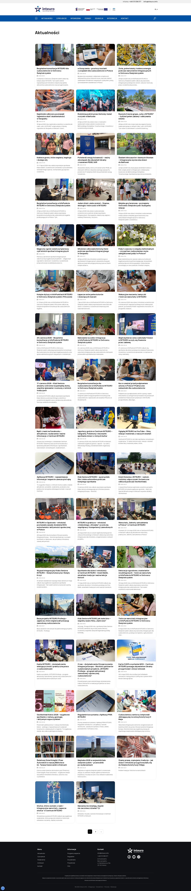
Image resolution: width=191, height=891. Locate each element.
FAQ (68, 866)
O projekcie (61, 18)
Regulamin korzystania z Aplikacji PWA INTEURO (95, 716)
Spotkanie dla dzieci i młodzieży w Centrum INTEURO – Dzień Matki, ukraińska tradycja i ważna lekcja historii (93, 574)
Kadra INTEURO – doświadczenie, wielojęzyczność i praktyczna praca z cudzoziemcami (53, 666)
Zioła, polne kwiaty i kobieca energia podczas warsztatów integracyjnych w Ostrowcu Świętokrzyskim (134, 70)
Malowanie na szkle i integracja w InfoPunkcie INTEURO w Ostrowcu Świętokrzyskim (93, 340)
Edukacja (99, 18)
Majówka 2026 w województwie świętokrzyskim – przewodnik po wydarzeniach (92, 762)
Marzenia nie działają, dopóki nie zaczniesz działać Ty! (91, 807)
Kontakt (124, 18)
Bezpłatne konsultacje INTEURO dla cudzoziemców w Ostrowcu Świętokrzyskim (53, 70)
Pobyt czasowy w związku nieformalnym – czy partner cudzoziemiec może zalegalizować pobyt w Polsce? (136, 251)
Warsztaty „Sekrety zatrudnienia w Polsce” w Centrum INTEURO (133, 523)
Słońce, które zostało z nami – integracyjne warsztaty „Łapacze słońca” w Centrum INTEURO (51, 808)
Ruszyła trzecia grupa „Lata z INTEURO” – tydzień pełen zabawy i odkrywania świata (136, 116)
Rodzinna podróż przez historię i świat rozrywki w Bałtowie (95, 115)
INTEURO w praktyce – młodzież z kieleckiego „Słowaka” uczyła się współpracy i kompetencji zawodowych (95, 524)
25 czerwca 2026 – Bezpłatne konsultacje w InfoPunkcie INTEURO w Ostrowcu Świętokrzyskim (53, 340)
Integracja (112, 18)
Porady (88, 18)
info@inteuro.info (151, 1)
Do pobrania (71, 860)
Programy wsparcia (73, 853)
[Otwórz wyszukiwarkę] (155, 18)
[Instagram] (138, 856)
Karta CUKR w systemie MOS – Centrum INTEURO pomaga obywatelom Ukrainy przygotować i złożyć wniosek (135, 666)
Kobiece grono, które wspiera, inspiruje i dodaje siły (54, 158)
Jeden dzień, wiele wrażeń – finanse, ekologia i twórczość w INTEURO (94, 204)
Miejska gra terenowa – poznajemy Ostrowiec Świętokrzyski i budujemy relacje (134, 205)
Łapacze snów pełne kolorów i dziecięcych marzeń (90, 295)
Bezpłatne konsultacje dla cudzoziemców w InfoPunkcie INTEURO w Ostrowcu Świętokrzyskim (95, 385)
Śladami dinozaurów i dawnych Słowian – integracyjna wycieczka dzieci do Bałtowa (135, 159)
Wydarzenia (76, 18)
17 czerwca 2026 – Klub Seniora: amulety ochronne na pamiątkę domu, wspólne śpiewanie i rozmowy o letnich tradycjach (54, 386)
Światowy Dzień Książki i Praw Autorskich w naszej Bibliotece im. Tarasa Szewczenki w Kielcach (52, 762)
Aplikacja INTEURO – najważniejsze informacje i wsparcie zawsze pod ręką (54, 478)
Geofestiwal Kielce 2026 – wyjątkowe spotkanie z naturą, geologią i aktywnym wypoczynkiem (53, 717)
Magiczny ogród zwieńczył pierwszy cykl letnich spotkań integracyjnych (53, 250)
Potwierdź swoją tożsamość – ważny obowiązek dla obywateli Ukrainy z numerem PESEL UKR (94, 159)
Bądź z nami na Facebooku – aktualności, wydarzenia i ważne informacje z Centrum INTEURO (51, 433)
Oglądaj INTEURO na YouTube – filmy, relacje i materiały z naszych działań (134, 432)
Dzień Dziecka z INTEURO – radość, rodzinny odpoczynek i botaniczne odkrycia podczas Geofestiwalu (133, 479)
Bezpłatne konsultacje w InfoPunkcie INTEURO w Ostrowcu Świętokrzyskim (53, 204)
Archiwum (40, 863)
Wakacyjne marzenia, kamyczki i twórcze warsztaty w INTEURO (132, 295)
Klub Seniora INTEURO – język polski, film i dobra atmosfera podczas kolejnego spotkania (94, 479)
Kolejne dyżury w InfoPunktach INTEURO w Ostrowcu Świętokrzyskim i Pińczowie (54, 295)
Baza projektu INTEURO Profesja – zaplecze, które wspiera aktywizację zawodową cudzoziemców (53, 620)
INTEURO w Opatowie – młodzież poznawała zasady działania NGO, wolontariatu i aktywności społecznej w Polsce (53, 526)
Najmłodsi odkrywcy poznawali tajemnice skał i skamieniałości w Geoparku (51, 116)
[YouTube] (133, 856)
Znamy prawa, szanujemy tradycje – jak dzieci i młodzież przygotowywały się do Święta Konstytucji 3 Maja (135, 762)
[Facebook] (129, 856)
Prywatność (71, 863)
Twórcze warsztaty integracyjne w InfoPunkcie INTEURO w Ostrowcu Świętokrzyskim (134, 620)
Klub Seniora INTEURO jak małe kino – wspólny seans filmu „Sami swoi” (94, 619)
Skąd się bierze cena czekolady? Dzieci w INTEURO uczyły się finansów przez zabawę (135, 340)
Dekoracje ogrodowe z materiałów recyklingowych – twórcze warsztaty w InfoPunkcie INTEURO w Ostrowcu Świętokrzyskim (134, 574)
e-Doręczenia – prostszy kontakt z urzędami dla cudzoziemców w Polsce (95, 69)
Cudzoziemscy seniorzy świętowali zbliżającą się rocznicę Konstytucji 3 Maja (134, 717)
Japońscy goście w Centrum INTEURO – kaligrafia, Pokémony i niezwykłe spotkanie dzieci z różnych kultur (95, 433)
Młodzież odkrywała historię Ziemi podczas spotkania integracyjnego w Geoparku (93, 251)
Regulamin (70, 856)
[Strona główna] (36, 18)
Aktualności (46, 18)
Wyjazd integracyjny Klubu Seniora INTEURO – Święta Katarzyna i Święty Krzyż (53, 572)
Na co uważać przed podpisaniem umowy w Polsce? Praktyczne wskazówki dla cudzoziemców (133, 385)
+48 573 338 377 (135, 1)
